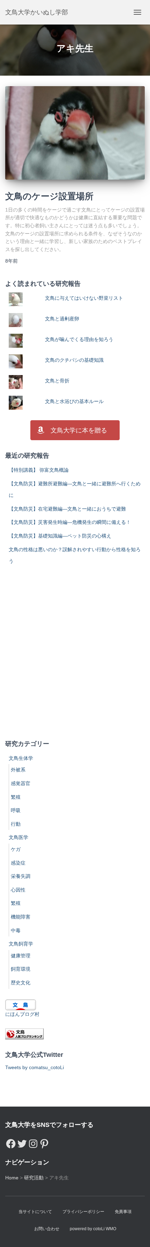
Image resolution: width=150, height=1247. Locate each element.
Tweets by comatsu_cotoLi (34, 1067)
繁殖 (16, 797)
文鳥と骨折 (57, 380)
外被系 (18, 770)
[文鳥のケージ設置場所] (75, 132)
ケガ (16, 849)
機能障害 (20, 917)
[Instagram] (33, 1142)
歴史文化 (20, 982)
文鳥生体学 (21, 758)
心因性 (18, 890)
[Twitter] (22, 1142)
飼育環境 (20, 969)
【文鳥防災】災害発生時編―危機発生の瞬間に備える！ (70, 522)
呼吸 (16, 810)
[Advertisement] (75, 653)
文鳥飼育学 (21, 944)
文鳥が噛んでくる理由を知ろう (79, 339)
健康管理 (20, 955)
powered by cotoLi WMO (93, 1228)
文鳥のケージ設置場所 (49, 196)
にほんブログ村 (22, 1014)
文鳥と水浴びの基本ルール (74, 401)
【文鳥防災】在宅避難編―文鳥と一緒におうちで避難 (67, 509)
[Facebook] (10, 1142)
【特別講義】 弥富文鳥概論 (39, 470)
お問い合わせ (46, 1228)
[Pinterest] (44, 1142)
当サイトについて (35, 1211)
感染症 (18, 863)
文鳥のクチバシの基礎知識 (74, 360)
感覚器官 (20, 783)
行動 (16, 824)
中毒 (16, 930)
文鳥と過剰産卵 (62, 318)
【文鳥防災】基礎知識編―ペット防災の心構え (60, 536)
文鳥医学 (18, 837)
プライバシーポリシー (83, 1211)
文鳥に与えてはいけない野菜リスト (84, 298)
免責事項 (123, 1211)
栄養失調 (20, 876)
